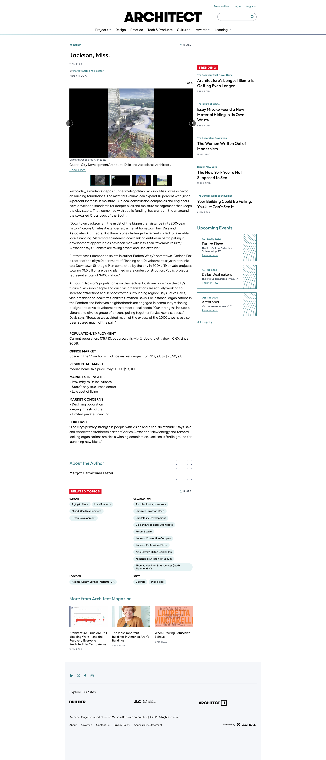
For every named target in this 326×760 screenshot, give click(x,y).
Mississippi (157, 581)
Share (187, 45)
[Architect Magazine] (163, 17)
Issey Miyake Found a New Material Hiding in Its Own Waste (220, 114)
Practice (136, 30)
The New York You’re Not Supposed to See (219, 175)
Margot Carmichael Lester (88, 70)
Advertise (86, 725)
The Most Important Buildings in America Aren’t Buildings (130, 636)
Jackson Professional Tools (151, 545)
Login (237, 6)
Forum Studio (144, 531)
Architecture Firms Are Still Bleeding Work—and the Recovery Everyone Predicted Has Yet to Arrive (88, 638)
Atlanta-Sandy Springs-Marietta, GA (93, 581)
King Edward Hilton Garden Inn (154, 552)
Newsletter (221, 6)
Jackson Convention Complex (153, 538)
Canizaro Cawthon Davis (150, 511)
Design (120, 30)
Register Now (210, 255)
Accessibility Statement (148, 725)
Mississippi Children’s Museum (154, 558)
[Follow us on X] (78, 675)
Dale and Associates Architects (154, 524)
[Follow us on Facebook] (85, 675)
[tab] (100, 180)
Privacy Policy (122, 725)
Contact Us (103, 725)
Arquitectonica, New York (151, 504)
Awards (201, 30)
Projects (101, 30)
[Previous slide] (69, 123)
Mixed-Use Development (86, 511)
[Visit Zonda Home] (240, 724)
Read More (77, 170)
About (73, 725)
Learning (221, 30)
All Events (204, 322)
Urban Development (83, 518)
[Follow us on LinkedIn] (71, 675)
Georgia (140, 581)
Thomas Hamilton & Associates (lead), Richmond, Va (158, 567)
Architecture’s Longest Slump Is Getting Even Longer (225, 83)
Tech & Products (160, 30)
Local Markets (102, 504)
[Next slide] (192, 123)
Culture (182, 30)
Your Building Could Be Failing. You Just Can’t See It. (224, 203)
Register (251, 6)
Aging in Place (80, 504)
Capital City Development (151, 518)
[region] (131, 133)
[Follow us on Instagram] (92, 675)
